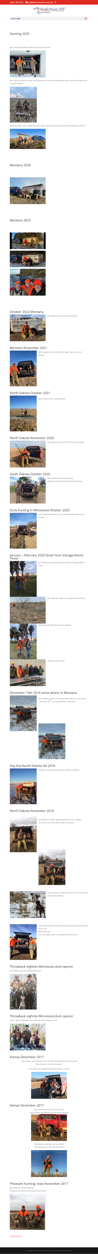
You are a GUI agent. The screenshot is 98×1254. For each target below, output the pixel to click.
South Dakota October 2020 (30, 474)
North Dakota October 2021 (30, 393)
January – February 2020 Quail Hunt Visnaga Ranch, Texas (47, 556)
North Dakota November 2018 (32, 811)
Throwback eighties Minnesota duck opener (41, 966)
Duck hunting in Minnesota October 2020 (40, 510)
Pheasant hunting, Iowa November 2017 (39, 1183)
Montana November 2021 (28, 348)
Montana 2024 (20, 165)
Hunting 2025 (19, 33)
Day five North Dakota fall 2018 (32, 766)
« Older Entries (16, 1236)
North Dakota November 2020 (32, 438)
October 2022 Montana (26, 312)
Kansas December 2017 (27, 1057)
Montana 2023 (20, 220)
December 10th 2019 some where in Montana (43, 693)
